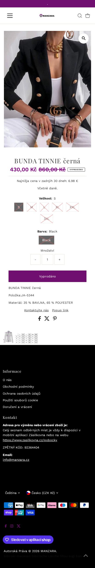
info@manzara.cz (16, 459)
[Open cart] (87, 15)
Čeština (11, 493)
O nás (7, 380)
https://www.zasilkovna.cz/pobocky (30, 440)
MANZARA (48, 551)
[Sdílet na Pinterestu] (55, 319)
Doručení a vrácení (17, 407)
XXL (72, 207)
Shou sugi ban (71, 556)
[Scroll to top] (85, 558)
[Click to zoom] (83, 38)
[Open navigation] (14, 15)
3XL (46, 218)
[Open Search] (80, 16)
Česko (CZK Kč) (43, 493)
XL (57, 207)
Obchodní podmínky (18, 386)
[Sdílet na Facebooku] (40, 319)
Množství (47, 250)
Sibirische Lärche (45, 556)
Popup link (60, 310)
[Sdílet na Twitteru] (47, 319)
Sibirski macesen (17, 556)
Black (46, 240)
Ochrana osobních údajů (21, 393)
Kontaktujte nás (36, 310)
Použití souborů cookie (20, 400)
